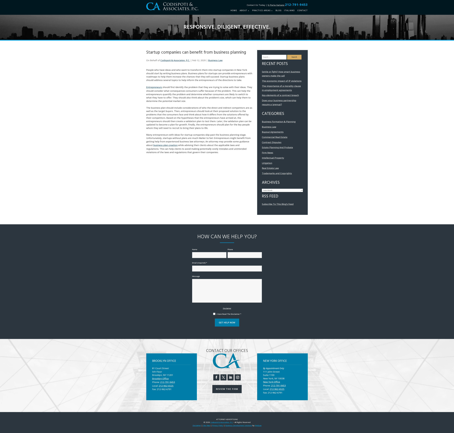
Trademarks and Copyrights (277, 173)
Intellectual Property (273, 157)
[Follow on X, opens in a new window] (223, 377)
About (243, 11)
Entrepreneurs (154, 87)
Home (234, 11)
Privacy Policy (217, 425)
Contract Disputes (271, 142)
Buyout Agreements (273, 131)
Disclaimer (227, 308)
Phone (230, 249)
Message (196, 276)
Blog (279, 11)
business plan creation (165, 145)
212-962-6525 (166, 385)
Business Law (215, 60)
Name (194, 249)
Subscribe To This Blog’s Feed (278, 204)
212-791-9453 (296, 4)
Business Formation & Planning (279, 121)
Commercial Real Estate (274, 137)
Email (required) (199, 263)
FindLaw (258, 425)
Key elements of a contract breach (280, 95)
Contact (302, 11)
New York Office (271, 381)
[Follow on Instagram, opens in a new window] (238, 377)
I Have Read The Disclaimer (228, 314)
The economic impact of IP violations (281, 80)
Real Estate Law (270, 168)
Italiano (289, 11)
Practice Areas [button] (261, 11)
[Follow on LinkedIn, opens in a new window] (230, 377)
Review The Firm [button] (227, 389)
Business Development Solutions (238, 425)
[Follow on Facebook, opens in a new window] (216, 377)
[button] (451, 415)
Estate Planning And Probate (277, 147)
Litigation (267, 163)
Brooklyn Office (160, 378)
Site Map (206, 425)
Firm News (267, 152)
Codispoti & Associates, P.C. (175, 60)
